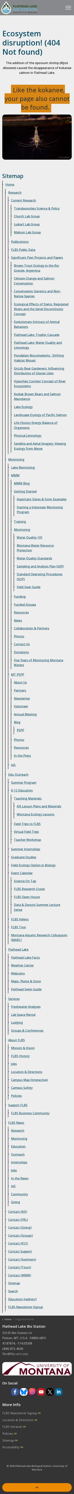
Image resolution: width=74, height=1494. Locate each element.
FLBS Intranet (12, 1427)
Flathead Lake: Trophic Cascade (36, 335)
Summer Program (23, 782)
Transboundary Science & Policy (37, 208)
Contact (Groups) (20, 1235)
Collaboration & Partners (31, 628)
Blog (17, 722)
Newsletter (22, 698)
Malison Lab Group (27, 232)
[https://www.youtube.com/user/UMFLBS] (41, 1392)
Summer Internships (25, 849)
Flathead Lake (18, 949)
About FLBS (16, 1040)
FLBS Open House (27, 897)
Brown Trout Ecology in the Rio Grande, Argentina (36, 268)
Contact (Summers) (22, 1259)
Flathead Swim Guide (26, 989)
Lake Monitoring (23, 467)
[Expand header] (68, 7)
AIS (13, 765)
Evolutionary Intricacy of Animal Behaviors (37, 324)
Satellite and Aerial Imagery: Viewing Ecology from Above (40, 446)
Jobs (14, 1064)
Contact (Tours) (19, 1267)
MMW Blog (22, 483)
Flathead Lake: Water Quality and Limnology (38, 345)
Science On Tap (25, 881)
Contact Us (22, 644)
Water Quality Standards (34, 558)
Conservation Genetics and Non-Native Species (37, 293)
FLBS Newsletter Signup (25, 1307)
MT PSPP (17, 674)
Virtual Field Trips (26, 832)
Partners (20, 690)
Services (14, 999)
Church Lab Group (27, 216)
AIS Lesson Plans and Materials (39, 806)
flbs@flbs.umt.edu (15, 1354)
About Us (20, 682)
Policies (16, 1096)
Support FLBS (18, 1105)
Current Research (23, 200)
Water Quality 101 (30, 537)
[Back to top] (37, 1487)
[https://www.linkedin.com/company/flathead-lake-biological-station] (58, 1392)
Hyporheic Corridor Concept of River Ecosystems (40, 383)
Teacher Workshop (27, 840)
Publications (20, 242)
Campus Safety (22, 1088)
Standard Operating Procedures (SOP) (39, 576)
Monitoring (16, 459)
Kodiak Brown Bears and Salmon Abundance (37, 396)
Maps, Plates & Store (26, 981)
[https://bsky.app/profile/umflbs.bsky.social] (24, 1392)
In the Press (22, 756)
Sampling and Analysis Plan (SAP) (40, 566)
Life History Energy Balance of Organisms (35, 425)
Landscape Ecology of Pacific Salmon (40, 415)
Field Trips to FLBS (27, 824)
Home (9, 184)
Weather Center (22, 965)
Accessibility (11, 1447)
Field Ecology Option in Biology (33, 865)
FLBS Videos (20, 919)
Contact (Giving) (19, 1227)
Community (19, 1194)
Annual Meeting (25, 714)
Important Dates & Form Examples (42, 499)
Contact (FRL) (18, 1220)
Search (13, 1291)
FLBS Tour (18, 927)
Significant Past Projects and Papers (37, 257)
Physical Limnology (27, 435)
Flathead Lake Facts (25, 957)
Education (18, 1146)
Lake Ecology (23, 407)
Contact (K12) (18, 1243)
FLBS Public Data (23, 250)
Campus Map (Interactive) (29, 1080)
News (18, 620)
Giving (15, 1202)
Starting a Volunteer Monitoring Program (40, 509)
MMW (15, 475)
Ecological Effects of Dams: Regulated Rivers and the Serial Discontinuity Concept (41, 309)
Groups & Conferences (27, 1030)
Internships (19, 1162)
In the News (19, 1178)
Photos (19, 636)
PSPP (20, 730)
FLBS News (16, 1123)
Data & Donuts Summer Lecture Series (37, 907)
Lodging (17, 1022)
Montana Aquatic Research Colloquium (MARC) (39, 937)
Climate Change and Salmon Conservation (34, 280)
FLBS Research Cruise (29, 889)
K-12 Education (22, 790)
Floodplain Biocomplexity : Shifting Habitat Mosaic (39, 358)
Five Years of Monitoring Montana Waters (38, 662)
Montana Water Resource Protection (35, 548)
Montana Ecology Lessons (35, 814)
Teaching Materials (28, 798)
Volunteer (21, 706)
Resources (21, 612)
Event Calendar (22, 873)
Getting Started (25, 491)
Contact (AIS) (17, 1212)
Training (20, 521)
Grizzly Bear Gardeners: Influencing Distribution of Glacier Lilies (39, 371)
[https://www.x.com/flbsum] (50, 1392)
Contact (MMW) (19, 1275)
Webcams (18, 973)
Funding (20, 596)
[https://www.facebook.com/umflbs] (15, 1392)
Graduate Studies (23, 857)
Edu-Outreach (18, 774)
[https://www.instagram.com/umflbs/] (32, 1392)
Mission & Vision (23, 1048)
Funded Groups (25, 604)
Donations (21, 652)
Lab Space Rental (23, 1015)
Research (14, 192)
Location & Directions (26, 1072)
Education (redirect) (22, 1299)
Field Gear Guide (28, 587)
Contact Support (20, 1251)
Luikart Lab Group (27, 224)
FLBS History (20, 1056)
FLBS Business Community (30, 1113)
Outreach (18, 1154)
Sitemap (14, 1283)
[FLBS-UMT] (19, 7)
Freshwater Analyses (26, 1007)
